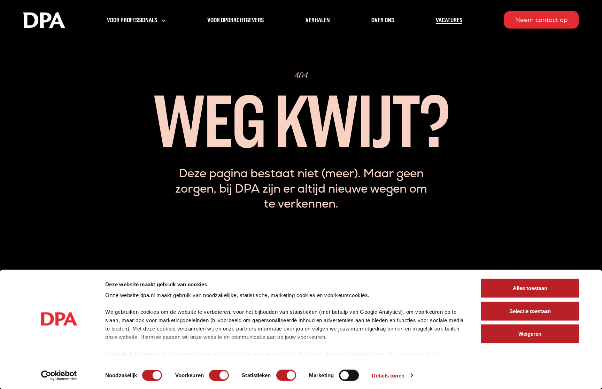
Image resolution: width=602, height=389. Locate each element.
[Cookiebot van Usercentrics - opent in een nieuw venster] (59, 375)
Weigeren (529, 334)
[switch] (219, 375)
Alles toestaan (530, 288)
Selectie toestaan (530, 311)
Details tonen (388, 375)
